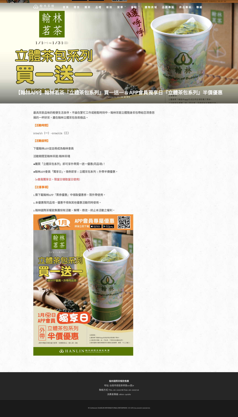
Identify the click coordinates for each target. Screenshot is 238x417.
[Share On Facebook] (4, 411)
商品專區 (185, 7)
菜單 (120, 7)
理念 (77, 7)
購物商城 (151, 7)
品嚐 (98, 7)
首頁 (66, 7)
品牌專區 (168, 7)
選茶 (88, 7)
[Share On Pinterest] (12, 411)
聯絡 (199, 7)
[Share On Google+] (16, 411)
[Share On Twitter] (8, 411)
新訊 (109, 7)
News (127, 97)
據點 (134, 7)
